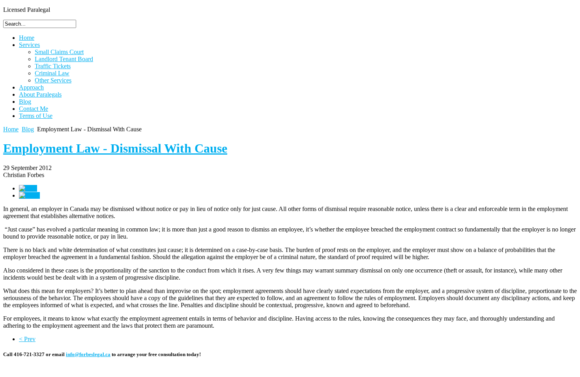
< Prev (27, 339)
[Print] (28, 188)
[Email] (29, 195)
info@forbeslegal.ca (88, 354)
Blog (28, 129)
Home (11, 129)
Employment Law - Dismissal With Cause (115, 148)
